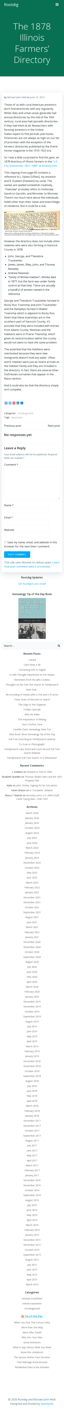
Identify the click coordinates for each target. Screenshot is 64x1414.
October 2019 (32, 1011)
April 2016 (32, 1219)
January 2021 (32, 937)
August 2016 (32, 1200)
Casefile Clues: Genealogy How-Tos (32, 729)
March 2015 (32, 1284)
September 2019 (32, 1016)
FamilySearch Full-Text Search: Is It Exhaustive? (32, 757)
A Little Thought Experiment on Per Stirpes (32, 674)
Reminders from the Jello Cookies (32, 679)
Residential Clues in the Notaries (32, 1367)
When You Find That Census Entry (32, 1322)
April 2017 (32, 1160)
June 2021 (32, 922)
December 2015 (32, 1239)
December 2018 (32, 1061)
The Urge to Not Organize (32, 704)
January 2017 (32, 1175)
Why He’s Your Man (32, 1337)
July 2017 (32, 1145)
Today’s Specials (32, 709)
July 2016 (32, 1205)
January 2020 (32, 996)
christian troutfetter (32, 1298)
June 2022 (32, 877)
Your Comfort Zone (32, 724)
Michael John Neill (16, 97)
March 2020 (32, 986)
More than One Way (32, 1327)
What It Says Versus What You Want (32, 1347)
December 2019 (32, 1001)
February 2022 (32, 887)
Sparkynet (47, 1404)
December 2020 (32, 942)
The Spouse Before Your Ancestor (32, 1357)
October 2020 (32, 951)
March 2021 (32, 927)
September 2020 (32, 957)
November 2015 (32, 1244)
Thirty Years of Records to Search (32, 699)
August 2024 (32, 832)
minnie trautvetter (32, 1303)
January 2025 (32, 822)
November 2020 (32, 947)
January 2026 (32, 818)
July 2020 (32, 966)
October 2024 (32, 827)
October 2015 (32, 1249)
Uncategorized (25, 413)
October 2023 (32, 867)
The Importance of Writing (32, 719)
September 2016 (32, 1195)
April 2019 (32, 1041)
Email (8, 517)
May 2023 (32, 872)
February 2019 (32, 1051)
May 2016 (32, 1215)
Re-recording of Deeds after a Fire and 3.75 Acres (32, 694)
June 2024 (32, 842)
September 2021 (32, 912)
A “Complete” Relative (41, 790)
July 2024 (32, 837)
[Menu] (57, 4)
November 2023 (32, 862)
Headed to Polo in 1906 (39, 771)
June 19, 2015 (37, 97)
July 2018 (32, 1086)
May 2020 (32, 976)
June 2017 (32, 1150)
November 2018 (32, 1066)
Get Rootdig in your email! (32, 583)
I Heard (32, 659)
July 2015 (32, 1264)
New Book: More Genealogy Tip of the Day (32, 734)
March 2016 (32, 1225)
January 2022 (32, 892)
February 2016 (32, 1229)
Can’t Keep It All (32, 664)
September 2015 (32, 1254)
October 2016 (32, 1190)
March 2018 (32, 1105)
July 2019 (32, 1026)
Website (9, 530)
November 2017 (32, 1125)
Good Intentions (32, 1342)
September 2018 (32, 1076)
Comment (11, 464)
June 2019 (32, 1031)
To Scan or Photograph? (32, 744)
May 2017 (32, 1155)
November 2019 (32, 1006)
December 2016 (32, 1180)
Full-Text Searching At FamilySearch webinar (32, 739)
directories (17, 417)
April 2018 (32, 1100)
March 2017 (32, 1165)
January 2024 (32, 857)
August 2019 (32, 1021)
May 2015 (32, 1274)
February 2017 (32, 1170)
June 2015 (32, 1269)
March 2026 (32, 813)
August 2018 (32, 1081)
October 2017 (32, 1130)
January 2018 (32, 1115)
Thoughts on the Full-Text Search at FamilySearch (32, 684)
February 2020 (32, 991)
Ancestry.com (49, 166)
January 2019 (32, 1056)
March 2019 (32, 1046)
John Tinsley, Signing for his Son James (36, 785)
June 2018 (32, 1090)
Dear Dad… (32, 689)
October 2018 (32, 1071)
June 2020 (32, 971)
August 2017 (32, 1140)
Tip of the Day (33, 1316)
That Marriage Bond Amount (32, 1362)
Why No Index (32, 714)
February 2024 (32, 852)
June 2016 (32, 1210)
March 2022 (32, 882)
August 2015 (32, 1259)
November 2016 (32, 1185)
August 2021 (32, 917)
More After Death (32, 1332)
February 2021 (32, 932)
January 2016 (32, 1234)
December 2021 (32, 897)
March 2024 (32, 847)
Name (9, 505)
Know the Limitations (32, 1352)
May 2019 (32, 1036)
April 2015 (32, 1279)
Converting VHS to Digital (32, 669)
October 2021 (32, 907)
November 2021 (32, 902)
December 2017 (32, 1120)
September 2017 (32, 1135)
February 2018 (32, 1110)
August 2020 (32, 961)
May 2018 (32, 1095)
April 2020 (32, 981)
